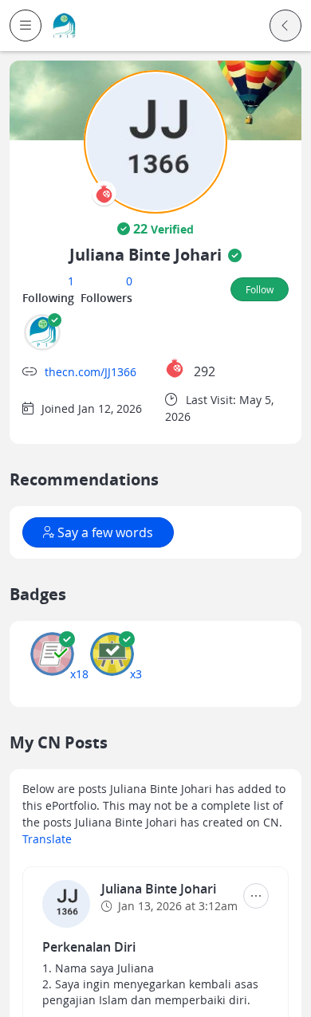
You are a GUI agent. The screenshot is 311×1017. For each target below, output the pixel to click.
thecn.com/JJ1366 (90, 371)
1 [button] (71, 281)
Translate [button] (47, 838)
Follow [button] (260, 289)
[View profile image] (155, 140)
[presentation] (104, 193)
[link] (64, 26)
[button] (25, 25)
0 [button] (129, 281)
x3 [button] (136, 673)
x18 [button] (79, 673)
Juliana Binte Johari (158, 888)
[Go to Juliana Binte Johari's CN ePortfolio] (66, 904)
